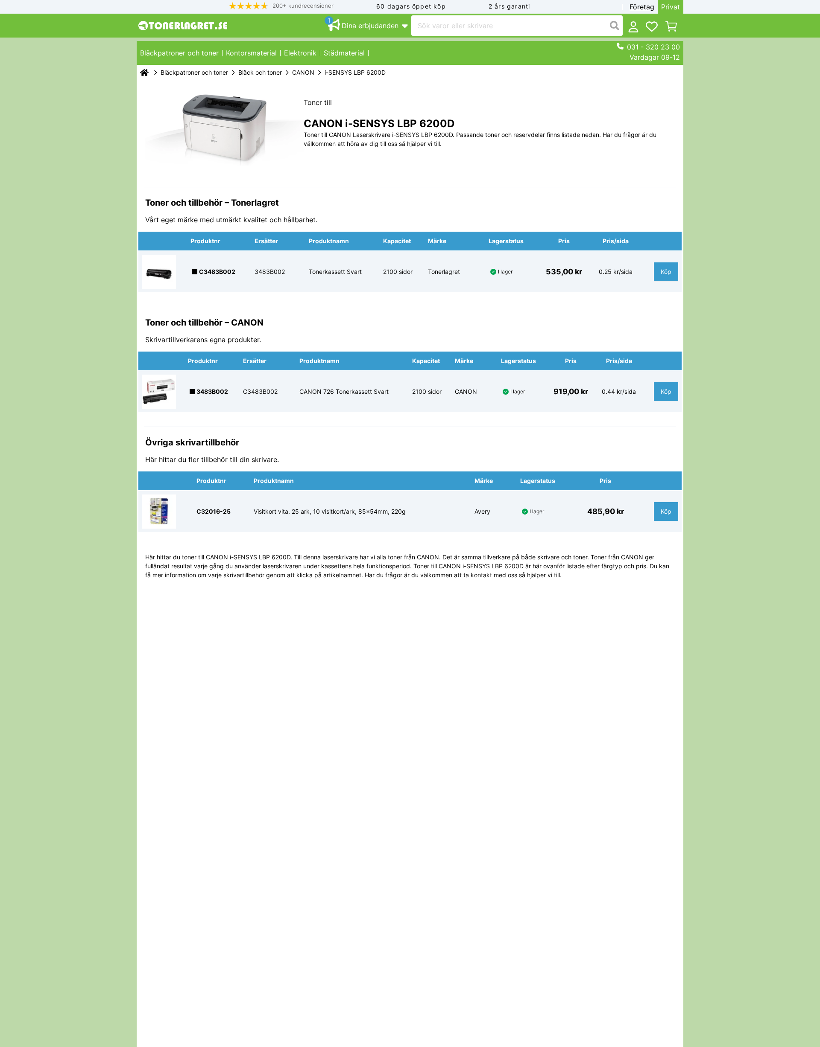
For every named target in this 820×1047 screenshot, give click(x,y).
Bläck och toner (260, 72)
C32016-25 (213, 511)
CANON (303, 72)
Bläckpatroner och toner (194, 72)
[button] (281, 5)
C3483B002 (217, 271)
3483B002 (212, 391)
